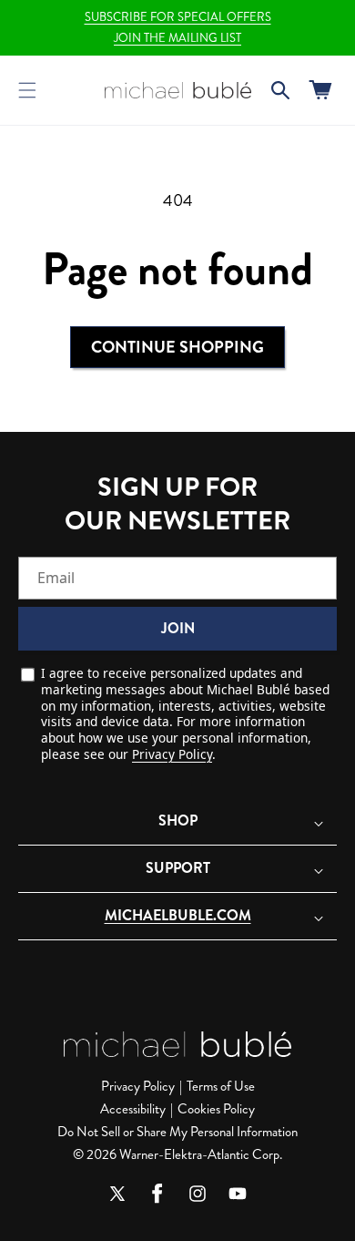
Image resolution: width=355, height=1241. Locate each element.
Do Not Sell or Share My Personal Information (177, 1132)
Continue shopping (177, 347)
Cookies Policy (216, 1109)
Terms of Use (221, 1086)
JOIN (178, 628)
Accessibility (133, 1109)
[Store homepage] (177, 1044)
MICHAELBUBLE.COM (178, 915)
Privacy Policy (172, 754)
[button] (27, 90)
